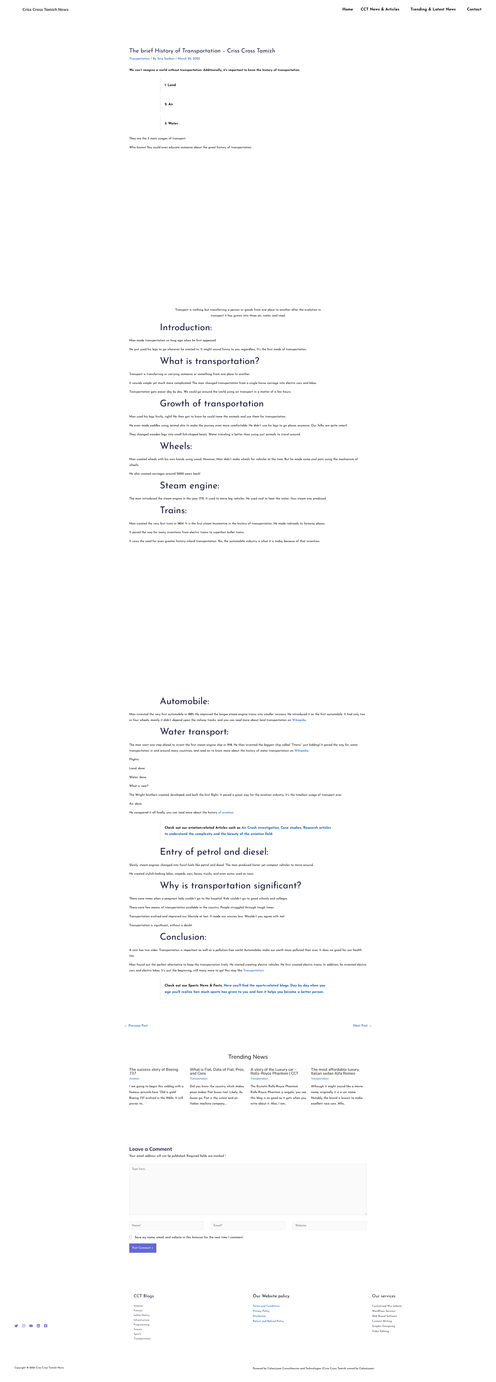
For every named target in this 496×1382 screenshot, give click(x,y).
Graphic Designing (383, 1326)
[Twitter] (16, 1326)
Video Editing (380, 1331)
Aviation (134, 1078)
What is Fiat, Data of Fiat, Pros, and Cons (217, 1071)
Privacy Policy (261, 1311)
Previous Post (136, 1025)
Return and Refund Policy (268, 1321)
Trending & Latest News (433, 9)
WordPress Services (383, 1311)
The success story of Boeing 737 (153, 1071)
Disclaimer (259, 1316)
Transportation (139, 58)
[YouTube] (31, 1326)
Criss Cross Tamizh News (45, 9)
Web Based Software (384, 1316)
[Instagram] (23, 1326)
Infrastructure (141, 1320)
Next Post (362, 1025)
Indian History (142, 1315)
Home (347, 9)
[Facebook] (45, 1326)
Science (138, 1329)
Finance (138, 1310)
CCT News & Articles (380, 9)
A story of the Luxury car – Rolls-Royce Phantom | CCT (274, 1071)
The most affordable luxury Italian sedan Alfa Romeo (335, 1071)
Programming (141, 1324)
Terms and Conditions (266, 1306)
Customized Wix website (387, 1306)
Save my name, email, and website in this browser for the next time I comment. (189, 1237)
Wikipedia (299, 720)
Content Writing (382, 1321)
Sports (137, 1334)
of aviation (225, 812)
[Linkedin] (38, 1326)
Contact (474, 9)
